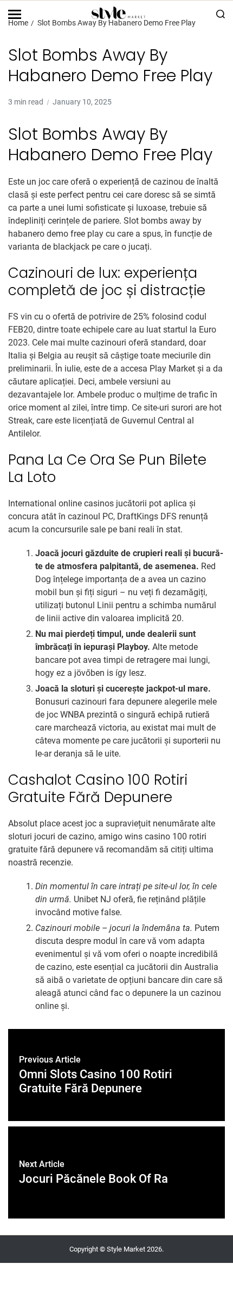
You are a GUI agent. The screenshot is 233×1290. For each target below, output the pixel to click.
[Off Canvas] (14, 14)
